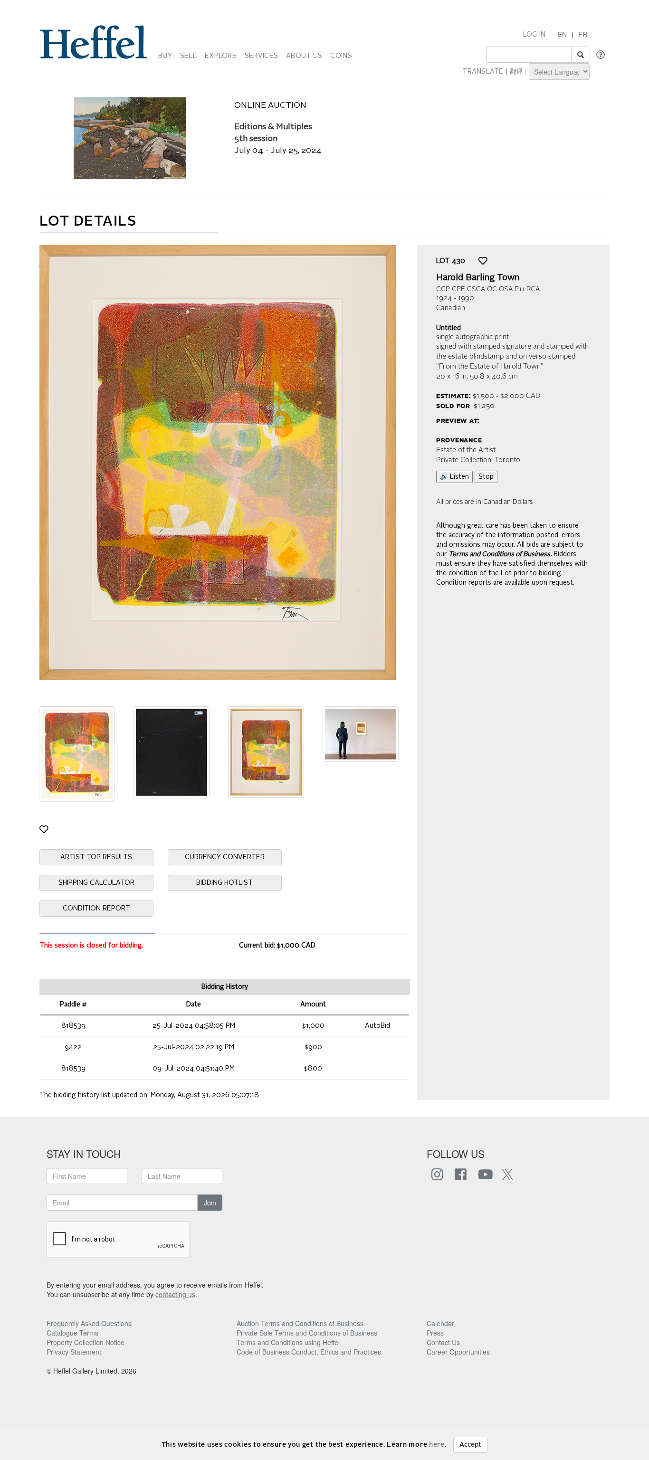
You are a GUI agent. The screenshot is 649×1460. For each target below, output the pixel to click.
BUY (165, 56)
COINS (341, 56)
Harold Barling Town (477, 278)
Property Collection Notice (85, 1342)
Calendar (440, 1323)
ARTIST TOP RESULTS (96, 857)
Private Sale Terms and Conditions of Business (307, 1332)
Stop (486, 477)
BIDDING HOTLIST (224, 883)
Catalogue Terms (72, 1332)
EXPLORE (221, 56)
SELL (188, 56)
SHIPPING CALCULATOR (96, 883)
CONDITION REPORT (96, 908)
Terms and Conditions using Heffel (288, 1342)
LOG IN (534, 34)
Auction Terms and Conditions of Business (300, 1323)
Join (210, 1202)
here (437, 1444)
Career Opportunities (458, 1351)
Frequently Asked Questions (89, 1323)
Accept (470, 1444)
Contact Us (443, 1342)
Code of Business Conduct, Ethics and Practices (309, 1351)
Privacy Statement (74, 1351)
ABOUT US (304, 56)
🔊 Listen (454, 477)
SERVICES (261, 56)
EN (562, 34)
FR (582, 34)
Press (435, 1332)
